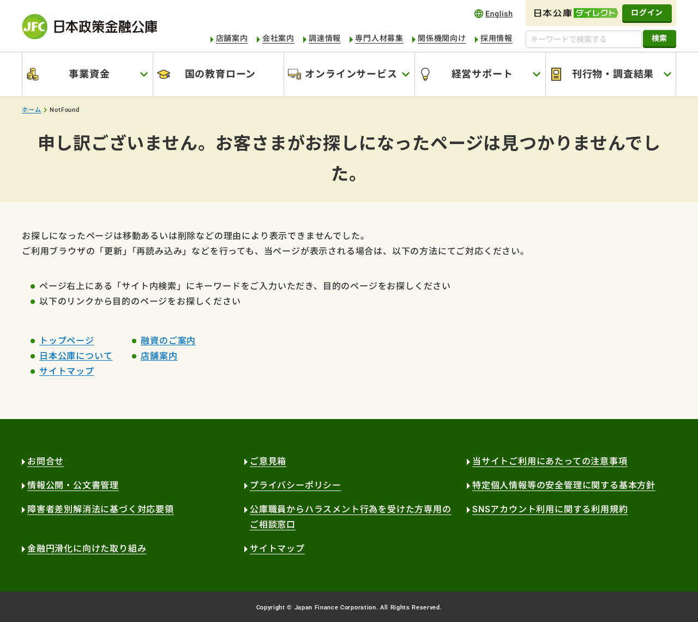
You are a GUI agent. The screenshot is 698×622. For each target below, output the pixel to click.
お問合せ (45, 461)
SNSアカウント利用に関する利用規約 (550, 509)
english (493, 13)
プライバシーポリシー (295, 485)
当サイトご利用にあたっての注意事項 (550, 461)
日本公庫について (75, 356)
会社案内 (278, 38)
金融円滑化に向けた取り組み (86, 548)
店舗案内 (232, 38)
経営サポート (482, 74)
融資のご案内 (168, 341)
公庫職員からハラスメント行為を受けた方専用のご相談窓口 (351, 517)
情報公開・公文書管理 (73, 485)
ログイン (647, 12)
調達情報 (325, 38)
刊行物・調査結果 (613, 74)
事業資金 (89, 74)
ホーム (31, 109)
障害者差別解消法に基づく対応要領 (100, 509)
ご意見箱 (268, 461)
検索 (659, 38)
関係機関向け (442, 38)
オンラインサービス (351, 74)
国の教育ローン (220, 74)
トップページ (66, 341)
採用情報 (496, 38)
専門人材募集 (379, 38)
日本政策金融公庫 (89, 26)
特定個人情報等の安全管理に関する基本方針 (563, 485)
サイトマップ (66, 371)
